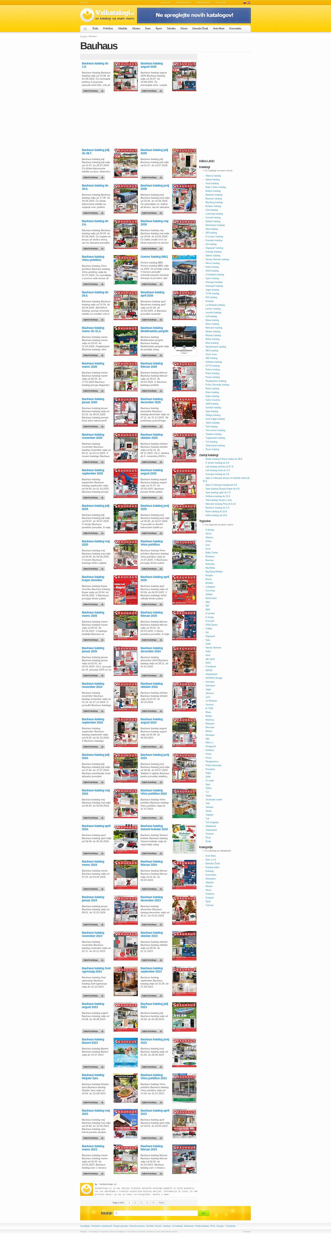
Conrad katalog (212, 217)
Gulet (208, 643)
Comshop (210, 590)
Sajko (208, 773)
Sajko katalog (212, 396)
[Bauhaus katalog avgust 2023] (94, 1030)
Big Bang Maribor (214, 571)
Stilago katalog (212, 415)
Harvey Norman (213, 647)
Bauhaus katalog (213, 194)
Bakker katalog (212, 191)
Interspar (209, 681)
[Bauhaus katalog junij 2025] (153, 532)
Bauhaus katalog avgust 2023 (93, 1005)
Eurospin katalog (213, 240)
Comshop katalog (214, 213)
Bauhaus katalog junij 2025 (155, 507)
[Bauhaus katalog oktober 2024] (153, 710)
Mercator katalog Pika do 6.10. (220, 504)
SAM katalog (211, 403)
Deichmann (211, 598)
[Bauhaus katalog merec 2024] (94, 888)
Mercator (209, 727)
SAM (207, 776)
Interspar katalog (213, 282)
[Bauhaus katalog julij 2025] (94, 532)
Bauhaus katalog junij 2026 (155, 187)
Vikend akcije (203, 3)
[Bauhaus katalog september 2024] (94, 746)
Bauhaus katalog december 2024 (152, 649)
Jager (208, 689)
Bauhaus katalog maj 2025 (96, 543)
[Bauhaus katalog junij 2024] (153, 781)
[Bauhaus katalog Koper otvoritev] (94, 603)
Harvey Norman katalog (217, 259)
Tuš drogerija (211, 822)
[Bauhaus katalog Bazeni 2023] (94, 1066)
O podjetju (85, 1226)
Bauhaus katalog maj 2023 (96, 1112)
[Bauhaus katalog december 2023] (153, 924)
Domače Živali (200, 28)
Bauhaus (209, 556)
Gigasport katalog (214, 248)
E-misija (209, 617)
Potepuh (209, 897)
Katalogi (166, 3)
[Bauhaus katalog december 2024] (153, 674)
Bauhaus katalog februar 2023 (152, 1148)
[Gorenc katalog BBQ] (153, 283)
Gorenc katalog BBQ (154, 256)
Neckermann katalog (215, 346)
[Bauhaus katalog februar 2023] (153, 1173)
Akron (208, 533)
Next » (162, 1203)
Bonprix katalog (213, 206)
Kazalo (158, 1226)
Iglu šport (210, 659)
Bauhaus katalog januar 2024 (93, 898)
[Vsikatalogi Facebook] (194, 22)
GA (207, 632)
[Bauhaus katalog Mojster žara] (94, 1101)
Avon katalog (212, 183)
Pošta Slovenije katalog (217, 384)
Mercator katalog (213, 327)
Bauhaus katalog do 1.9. (95, 65)
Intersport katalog (214, 286)
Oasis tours (211, 354)
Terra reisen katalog (215, 430)
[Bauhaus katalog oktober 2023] (153, 959)
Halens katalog (212, 255)
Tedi (207, 803)
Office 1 (209, 742)
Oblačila (122, 28)
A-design (209, 529)
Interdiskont (211, 674)
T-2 (207, 792)
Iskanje (106, 1213)
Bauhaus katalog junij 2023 (155, 1041)
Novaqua (209, 735)
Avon (208, 548)
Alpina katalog (212, 179)
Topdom (209, 814)
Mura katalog (211, 343)
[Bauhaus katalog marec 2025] (94, 639)
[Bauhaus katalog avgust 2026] (153, 90)
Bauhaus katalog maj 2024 (96, 792)
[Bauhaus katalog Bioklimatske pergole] (153, 354)
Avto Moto (218, 28)
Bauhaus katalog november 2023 (93, 934)
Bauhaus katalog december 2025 (152, 400)
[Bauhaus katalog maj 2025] (94, 568)
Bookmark (189, 1226)
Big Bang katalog (214, 202)
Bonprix (209, 575)
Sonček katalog (213, 407)
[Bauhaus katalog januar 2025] (94, 674)
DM (207, 605)
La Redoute (211, 700)
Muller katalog (212, 339)
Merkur (208, 731)
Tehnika (171, 28)
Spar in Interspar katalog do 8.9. (221, 485)
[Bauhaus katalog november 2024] (94, 710)
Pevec (208, 757)
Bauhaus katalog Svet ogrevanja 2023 (96, 970)
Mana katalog (212, 320)
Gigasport (210, 636)
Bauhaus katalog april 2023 (155, 1112)
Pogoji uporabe (120, 1226)
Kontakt (149, 1226)
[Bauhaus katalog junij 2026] (153, 212)
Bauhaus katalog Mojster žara (93, 1076)
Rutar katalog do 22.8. (216, 511)
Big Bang (210, 567)
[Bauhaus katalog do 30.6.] (94, 212)
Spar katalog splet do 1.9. (218, 492)
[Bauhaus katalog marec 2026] (94, 390)
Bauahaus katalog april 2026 (152, 294)
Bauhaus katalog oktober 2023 (152, 934)
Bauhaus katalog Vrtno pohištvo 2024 (154, 792)
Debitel (208, 594)
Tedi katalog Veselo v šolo (218, 500)
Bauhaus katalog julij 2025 (95, 507)
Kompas (209, 301)
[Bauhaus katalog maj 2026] (153, 248)
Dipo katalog (211, 229)
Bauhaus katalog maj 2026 (154, 223)
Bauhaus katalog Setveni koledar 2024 (154, 827)
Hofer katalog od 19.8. (216, 515)
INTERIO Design (213, 678)
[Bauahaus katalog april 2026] (153, 319)
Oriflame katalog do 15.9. (218, 496)
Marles (208, 716)
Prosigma (210, 769)
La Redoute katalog (215, 305)
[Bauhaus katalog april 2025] (153, 603)
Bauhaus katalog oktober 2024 (152, 685)
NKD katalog (211, 350)
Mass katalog (212, 324)
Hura (207, 655)
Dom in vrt (210, 859)
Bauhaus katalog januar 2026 (93, 400)
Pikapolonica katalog (215, 381)
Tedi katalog (211, 426)
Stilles (208, 788)
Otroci (183, 28)
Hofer (208, 651)
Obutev (136, 28)
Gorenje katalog (213, 251)
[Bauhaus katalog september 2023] (153, 995)
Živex (208, 837)
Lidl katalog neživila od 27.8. (219, 466)
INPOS (209, 670)
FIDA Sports (211, 624)
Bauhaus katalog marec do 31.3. (93, 329)
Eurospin (209, 621)
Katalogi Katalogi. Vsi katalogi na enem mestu (108, 15)
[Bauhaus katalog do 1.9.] (94, 90)
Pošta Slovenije (213, 765)
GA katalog (211, 244)
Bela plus (210, 564)
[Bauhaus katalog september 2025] (94, 497)
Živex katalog (212, 449)
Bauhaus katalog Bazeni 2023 (93, 1041)
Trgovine (221, 3)
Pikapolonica (211, 761)
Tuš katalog (211, 441)
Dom (148, 28)
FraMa (208, 628)
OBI (207, 738)
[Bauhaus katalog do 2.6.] (94, 248)
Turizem (209, 905)
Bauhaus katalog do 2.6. (95, 223)
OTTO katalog (212, 365)
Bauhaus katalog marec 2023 (93, 1148)
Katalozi (248, 3)
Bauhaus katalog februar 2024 (152, 863)
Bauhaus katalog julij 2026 (154, 151)
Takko (208, 795)
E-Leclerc (210, 613)
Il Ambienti (210, 666)
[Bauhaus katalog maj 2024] (94, 817)
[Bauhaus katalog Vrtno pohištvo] (94, 283)
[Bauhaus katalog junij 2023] (153, 1066)
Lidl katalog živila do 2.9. (217, 470)
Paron (208, 754)
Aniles (208, 541)
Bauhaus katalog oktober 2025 (152, 436)
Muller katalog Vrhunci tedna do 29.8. (224, 459)
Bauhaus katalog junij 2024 (155, 756)
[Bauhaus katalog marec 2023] (94, 1173)
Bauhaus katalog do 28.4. (95, 294)
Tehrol (208, 811)
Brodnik (209, 583)
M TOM (209, 708)
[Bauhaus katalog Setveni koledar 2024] (153, 852)
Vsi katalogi (177, 1226)
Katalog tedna (212, 867)
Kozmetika (235, 28)
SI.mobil (209, 780)
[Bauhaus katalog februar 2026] (153, 390)
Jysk (207, 697)
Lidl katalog (211, 316)
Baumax (209, 560)
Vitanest (209, 833)
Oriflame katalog (213, 362)
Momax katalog (213, 335)
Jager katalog (212, 289)
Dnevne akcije (183, 3)
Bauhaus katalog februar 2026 (152, 365)
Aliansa (209, 537)
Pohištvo (108, 28)
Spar (207, 784)
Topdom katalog (213, 434)
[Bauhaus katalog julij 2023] (153, 1030)
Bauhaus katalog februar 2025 (152, 614)
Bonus (208, 579)
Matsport (209, 723)
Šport (159, 28)
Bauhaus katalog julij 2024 (95, 756)
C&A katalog (211, 210)
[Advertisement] (109, 121)
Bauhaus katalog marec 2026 (93, 365)
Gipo (207, 640)
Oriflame (209, 750)
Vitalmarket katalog (215, 445)
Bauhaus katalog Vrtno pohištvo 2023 (154, 1076)
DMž (207, 609)
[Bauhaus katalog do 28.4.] (94, 319)
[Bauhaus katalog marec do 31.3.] (94, 354)
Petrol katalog (212, 373)
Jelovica (209, 693)
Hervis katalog (212, 263)
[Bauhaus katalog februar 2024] (153, 888)
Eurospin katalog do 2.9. (217, 474)
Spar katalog (211, 411)
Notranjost (210, 878)
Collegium (210, 586)
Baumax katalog (213, 198)
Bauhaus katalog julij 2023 (154, 1005)
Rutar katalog (212, 392)
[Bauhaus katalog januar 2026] (94, 425)
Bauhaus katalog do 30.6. (95, 187)
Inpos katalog (212, 278)
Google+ (221, 1226)
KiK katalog (211, 297)
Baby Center (211, 552)
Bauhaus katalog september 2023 (152, 970)
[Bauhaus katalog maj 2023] (94, 1137)
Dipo (207, 602)
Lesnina (209, 704)
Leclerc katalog (213, 308)
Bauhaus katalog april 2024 (96, 827)
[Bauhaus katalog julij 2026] (153, 176)
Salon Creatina (212, 400)
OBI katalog (211, 358)
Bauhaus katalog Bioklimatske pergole (154, 329)
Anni (207, 545)
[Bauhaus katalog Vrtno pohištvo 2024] (153, 817)
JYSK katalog (212, 293)
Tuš (207, 818)
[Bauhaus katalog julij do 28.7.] (94, 176)
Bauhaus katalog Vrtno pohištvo (93, 258)
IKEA (208, 662)
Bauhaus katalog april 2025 (155, 578)
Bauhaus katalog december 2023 (152, 898)
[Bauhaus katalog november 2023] (94, 959)
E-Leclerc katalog (214, 236)
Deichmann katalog (215, 225)
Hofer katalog (212, 267)
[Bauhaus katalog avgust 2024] (153, 746)
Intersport (210, 685)
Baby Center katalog (215, 187)
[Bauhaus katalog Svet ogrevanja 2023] (94, 995)
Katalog (166, 1226)
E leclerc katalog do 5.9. (217, 462)
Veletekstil (210, 826)
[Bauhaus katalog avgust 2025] (153, 497)
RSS (213, 1226)
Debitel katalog (212, 221)
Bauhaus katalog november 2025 (93, 436)
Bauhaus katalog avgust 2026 (152, 65)
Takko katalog (212, 422)
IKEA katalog (212, 270)
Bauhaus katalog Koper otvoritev (93, 578)
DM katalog (211, 232)
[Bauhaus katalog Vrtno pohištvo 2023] (153, 1101)
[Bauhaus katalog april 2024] (94, 852)
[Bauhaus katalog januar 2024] (94, 924)
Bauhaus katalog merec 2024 (93, 863)
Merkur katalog (212, 331)
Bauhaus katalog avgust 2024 (152, 721)
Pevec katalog (212, 377)
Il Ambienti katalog (214, 274)
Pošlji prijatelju (202, 1226)
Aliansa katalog (213, 175)
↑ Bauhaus (246, 1232)
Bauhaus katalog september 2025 (93, 472)
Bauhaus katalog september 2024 (93, 721)
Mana (208, 712)
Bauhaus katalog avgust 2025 (152, 472)
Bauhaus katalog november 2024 (93, 685)
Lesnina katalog (213, 312)
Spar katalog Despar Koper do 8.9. (222, 488)
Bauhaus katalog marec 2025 (93, 614)
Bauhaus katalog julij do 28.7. (95, 151)
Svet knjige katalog (215, 419)
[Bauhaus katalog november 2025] (94, 461)
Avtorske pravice (137, 1226)
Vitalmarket (211, 830)
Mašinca (209, 719)
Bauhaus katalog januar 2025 (93, 649)
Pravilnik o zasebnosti (101, 1226)
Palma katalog (212, 369)
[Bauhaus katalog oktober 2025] (153, 461)
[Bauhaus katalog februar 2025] (153, 639)
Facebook (230, 1226)
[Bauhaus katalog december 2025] (153, 425)
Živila (95, 28)
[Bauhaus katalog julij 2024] (94, 781)
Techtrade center (213, 799)
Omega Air (210, 746)
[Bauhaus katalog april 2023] (153, 1137)
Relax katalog (212, 388)
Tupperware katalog (215, 438)
